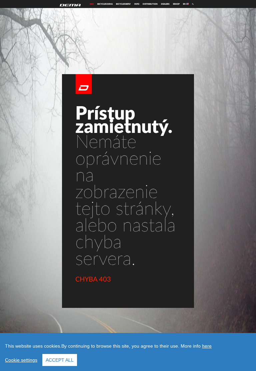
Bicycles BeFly (123, 4)
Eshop (176, 4)
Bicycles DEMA (105, 4)
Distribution (150, 4)
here (207, 346)
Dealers (165, 4)
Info (136, 4)
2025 (92, 4)
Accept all (60, 360)
